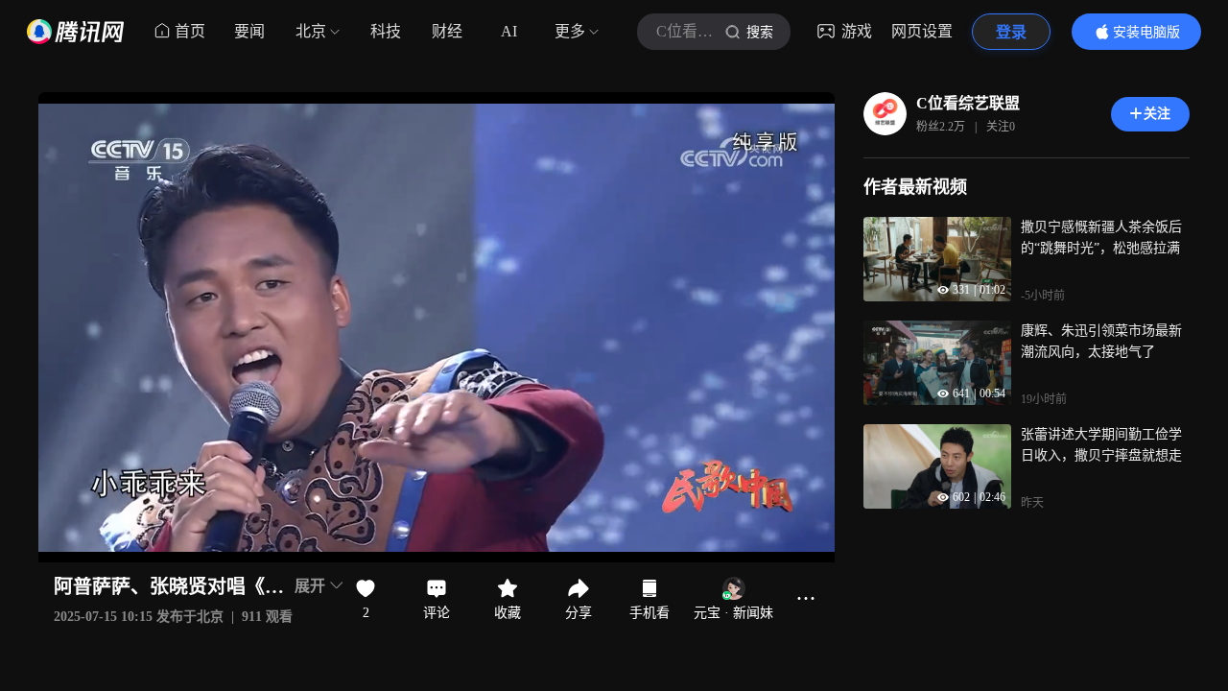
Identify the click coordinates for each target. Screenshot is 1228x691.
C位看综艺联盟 (968, 103)
